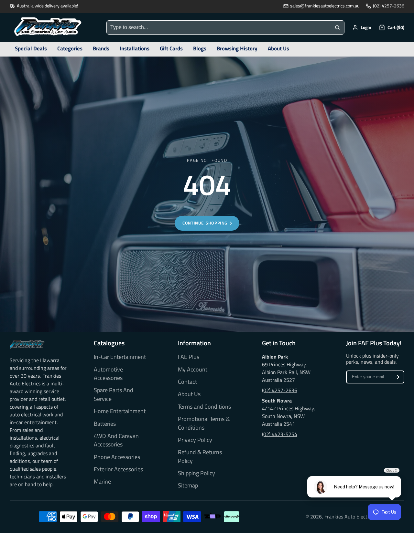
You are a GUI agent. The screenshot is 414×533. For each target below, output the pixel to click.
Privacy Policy (195, 440)
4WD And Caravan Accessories (116, 440)
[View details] (27, 344)
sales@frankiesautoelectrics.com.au (324, 6)
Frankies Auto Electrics (349, 516)
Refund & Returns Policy (200, 456)
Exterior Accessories (118, 469)
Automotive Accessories (108, 373)
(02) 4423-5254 (279, 434)
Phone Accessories (117, 457)
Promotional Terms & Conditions (204, 423)
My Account (192, 369)
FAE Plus (188, 357)
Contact (187, 382)
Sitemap (188, 485)
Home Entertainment (120, 411)
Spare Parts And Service (113, 394)
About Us (189, 394)
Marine (102, 481)
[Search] (337, 27)
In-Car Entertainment (120, 357)
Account (361, 27)
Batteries (105, 424)
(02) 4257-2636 (388, 6)
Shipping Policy (196, 473)
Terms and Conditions (204, 406)
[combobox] (219, 27)
